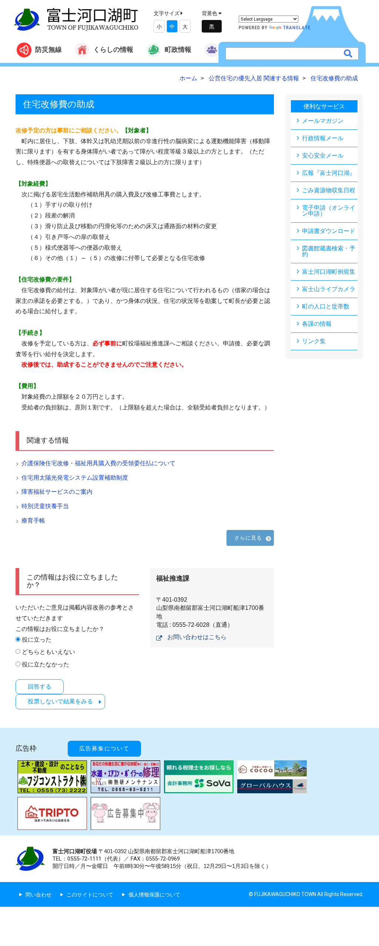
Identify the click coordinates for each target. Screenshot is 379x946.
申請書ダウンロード (328, 231)
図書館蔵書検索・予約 (328, 251)
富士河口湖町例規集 (328, 271)
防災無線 (48, 49)
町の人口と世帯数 (325, 306)
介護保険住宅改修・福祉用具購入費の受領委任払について (98, 463)
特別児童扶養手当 (45, 506)
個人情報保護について (154, 895)
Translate (297, 27)
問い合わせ (38, 895)
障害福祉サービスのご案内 (57, 492)
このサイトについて (90, 895)
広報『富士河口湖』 (328, 173)
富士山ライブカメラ (328, 289)
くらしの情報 (113, 49)
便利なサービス (324, 106)
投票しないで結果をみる (60, 701)
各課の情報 (317, 324)
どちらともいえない (48, 652)
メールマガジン (322, 121)
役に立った (36, 639)
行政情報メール (322, 138)
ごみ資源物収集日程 (328, 190)
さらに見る (248, 538)
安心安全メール (322, 155)
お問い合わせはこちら (197, 637)
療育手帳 (33, 520)
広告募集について (104, 748)
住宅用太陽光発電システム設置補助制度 (74, 477)
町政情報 (178, 49)
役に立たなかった (45, 664)
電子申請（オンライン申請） (328, 211)
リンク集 (314, 341)
